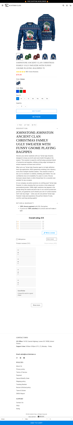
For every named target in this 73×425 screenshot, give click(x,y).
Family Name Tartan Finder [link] (24, 352)
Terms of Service (21, 372)
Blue (21, 88)
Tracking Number (21, 384)
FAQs (17, 405)
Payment (19, 375)
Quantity (19, 103)
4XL (42, 98)
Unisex (22, 79)
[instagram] (21, 358)
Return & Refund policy (23, 387)
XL (28, 98)
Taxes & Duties (21, 390)
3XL (38, 98)
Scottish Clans (20, 349)
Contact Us (19, 402)
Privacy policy (20, 369)
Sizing (18, 409)
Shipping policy (21, 381)
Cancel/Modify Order (22, 378)
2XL (33, 98)
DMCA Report (20, 393)
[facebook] (17, 358)
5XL (47, 98)
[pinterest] (24, 358)
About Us (19, 366)
